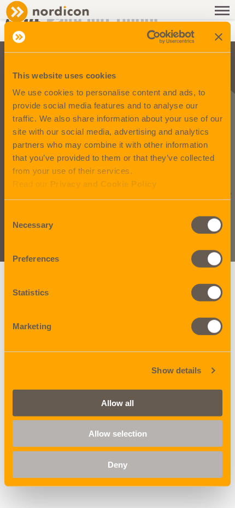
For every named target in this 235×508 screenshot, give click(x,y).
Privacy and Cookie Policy (103, 184)
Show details (176, 370)
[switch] (206, 258)
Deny (117, 464)
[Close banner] (218, 37)
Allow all (117, 402)
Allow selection (118, 433)
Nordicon (65, 11)
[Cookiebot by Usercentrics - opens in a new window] (148, 37)
